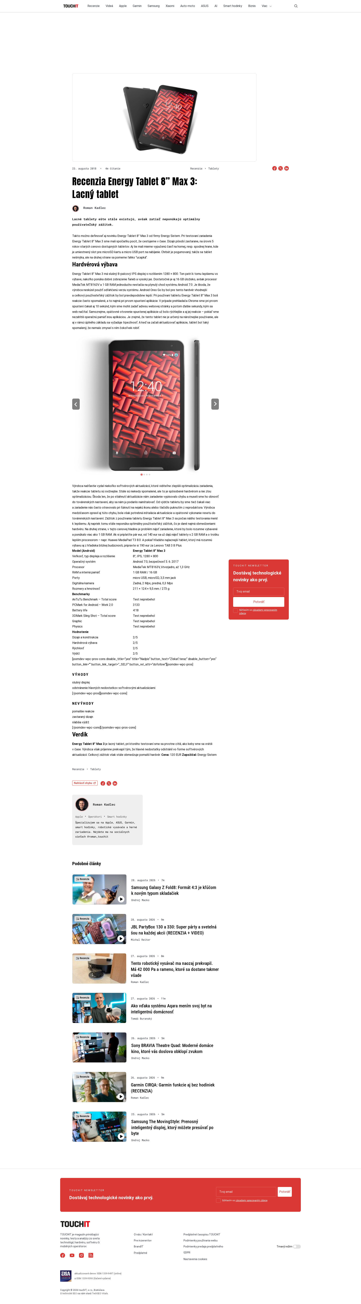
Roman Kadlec (94, 208)
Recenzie (93, 6)
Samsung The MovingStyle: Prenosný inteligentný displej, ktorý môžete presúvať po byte (172, 1127)
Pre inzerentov (143, 1240)
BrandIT (138, 1246)
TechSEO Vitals (100, 1293)
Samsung (154, 6)
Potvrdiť (258, 602)
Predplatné (140, 1252)
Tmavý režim (285, 1246)
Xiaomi (170, 6)
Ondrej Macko (140, 900)
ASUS (205, 6)
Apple (123, 6)
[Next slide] (215, 404)
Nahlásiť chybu (83, 783)
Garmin (137, 6)
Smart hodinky (232, 6)
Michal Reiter (140, 939)
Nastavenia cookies (195, 1258)
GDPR (187, 1252)
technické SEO (69, 1293)
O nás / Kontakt (143, 1234)
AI (216, 6)
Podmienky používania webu (201, 1240)
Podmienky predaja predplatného (203, 1246)
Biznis (252, 6)
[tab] (141, 474)
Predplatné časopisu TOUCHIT (202, 1234)
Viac (265, 6)
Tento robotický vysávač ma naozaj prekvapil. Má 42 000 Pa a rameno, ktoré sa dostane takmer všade (175, 969)
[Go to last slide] (76, 404)
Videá (109, 6)
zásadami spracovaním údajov (251, 1200)
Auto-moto (187, 6)
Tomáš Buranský (141, 1018)
